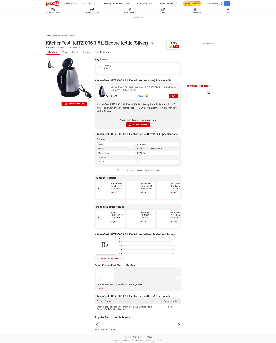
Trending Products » (198, 85)
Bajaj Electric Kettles (105, 329)
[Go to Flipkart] (103, 91)
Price (65, 52)
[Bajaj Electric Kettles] (138, 324)
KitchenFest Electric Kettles (64, 36)
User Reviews (102, 52)
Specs (75, 52)
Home (48, 36)
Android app (137, 337)
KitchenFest (50, 48)
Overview (53, 52)
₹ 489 (174, 42)
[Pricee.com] (53, 3)
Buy (176, 46)
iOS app (149, 337)
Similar (86, 52)
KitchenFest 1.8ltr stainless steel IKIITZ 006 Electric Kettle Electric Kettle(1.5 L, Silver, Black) (144, 89)
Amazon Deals (192, 3)
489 (114, 96)
